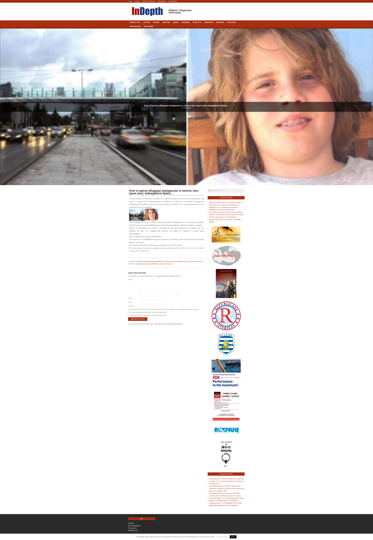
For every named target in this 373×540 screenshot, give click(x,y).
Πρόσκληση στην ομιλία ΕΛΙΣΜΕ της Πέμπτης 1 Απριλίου (154, 264)
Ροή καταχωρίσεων (134, 526)
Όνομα (130, 298)
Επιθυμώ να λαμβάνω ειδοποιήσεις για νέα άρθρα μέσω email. (148, 315)
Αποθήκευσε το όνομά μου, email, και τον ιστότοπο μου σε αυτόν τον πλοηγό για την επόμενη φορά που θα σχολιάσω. (164, 309)
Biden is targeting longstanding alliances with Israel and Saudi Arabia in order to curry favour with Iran (170, 261)
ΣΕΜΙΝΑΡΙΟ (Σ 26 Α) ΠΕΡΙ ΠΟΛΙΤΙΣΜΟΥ (222, 210)
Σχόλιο (130, 279)
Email (130, 302)
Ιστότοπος (131, 306)
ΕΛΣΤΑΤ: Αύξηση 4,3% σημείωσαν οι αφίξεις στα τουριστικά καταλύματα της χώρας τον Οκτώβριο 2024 (226, 481)
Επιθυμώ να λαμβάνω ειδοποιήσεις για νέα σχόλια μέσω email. (148, 312)
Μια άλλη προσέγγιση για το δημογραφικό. (223, 217)
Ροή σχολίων (132, 528)
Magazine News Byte (184, 537)
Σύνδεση (131, 523)
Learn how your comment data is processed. (168, 324)
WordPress (199, 537)
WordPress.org (133, 530)
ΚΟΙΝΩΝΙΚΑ (187, 108)
